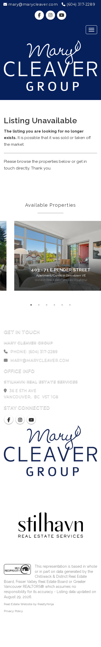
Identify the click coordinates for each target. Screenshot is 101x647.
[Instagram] (50, 15)
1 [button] (31, 304)
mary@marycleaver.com (32, 4)
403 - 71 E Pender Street (60, 269)
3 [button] (46, 304)
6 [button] (70, 304)
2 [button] (38, 304)
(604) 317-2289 (80, 4)
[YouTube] (62, 15)
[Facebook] (39, 15)
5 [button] (62, 304)
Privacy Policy (13, 611)
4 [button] (54, 304)
